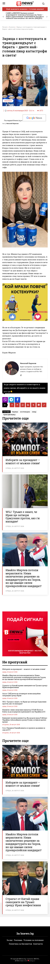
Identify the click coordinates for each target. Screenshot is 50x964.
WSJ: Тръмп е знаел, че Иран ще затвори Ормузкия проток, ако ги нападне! (23, 516)
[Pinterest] (17, 405)
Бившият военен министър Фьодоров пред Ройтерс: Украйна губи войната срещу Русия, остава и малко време (24, 720)
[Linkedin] (28, 405)
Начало (4, 27)
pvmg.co (32, 961)
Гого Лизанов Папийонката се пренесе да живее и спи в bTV (23, 729)
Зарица (15, 412)
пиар (34, 412)
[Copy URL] (44, 405)
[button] (44, 3)
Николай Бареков (12, 123)
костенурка (25, 412)
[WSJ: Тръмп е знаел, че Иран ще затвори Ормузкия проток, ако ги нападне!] (25, 491)
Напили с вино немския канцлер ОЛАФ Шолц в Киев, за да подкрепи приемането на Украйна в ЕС (23, 711)
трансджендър (9, 414)
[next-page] (46, 16)
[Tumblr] (33, 405)
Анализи (12, 27)
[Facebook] (21, 375)
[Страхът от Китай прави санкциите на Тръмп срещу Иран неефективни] (25, 878)
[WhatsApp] (22, 405)
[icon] (5, 400)
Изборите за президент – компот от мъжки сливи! (23, 461)
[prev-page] (3, 16)
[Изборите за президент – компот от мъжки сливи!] (25, 439)
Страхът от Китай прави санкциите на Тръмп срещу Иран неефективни (24, 686)
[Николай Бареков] (12, 369)
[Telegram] (38, 405)
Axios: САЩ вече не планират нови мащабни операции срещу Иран (21, 694)
